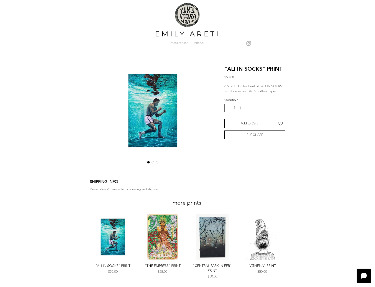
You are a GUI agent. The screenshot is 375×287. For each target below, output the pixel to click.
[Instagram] (249, 43)
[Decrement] (227, 108)
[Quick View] (113, 237)
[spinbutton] (234, 108)
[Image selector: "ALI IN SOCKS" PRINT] (148, 162)
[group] (187, 248)
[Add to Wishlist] (280, 123)
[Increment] (241, 108)
